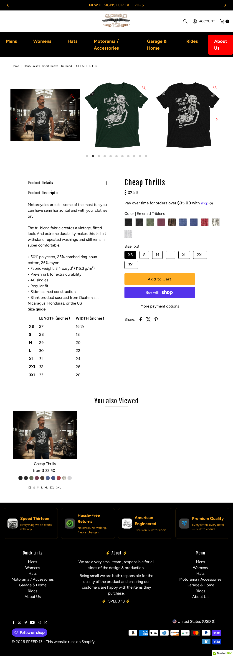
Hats (72, 41)
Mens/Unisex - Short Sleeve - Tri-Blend (47, 66)
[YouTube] (32, 622)
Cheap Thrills (45, 463)
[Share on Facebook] (140, 318)
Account (207, 21)
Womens (42, 41)
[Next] (225, 5)
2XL (200, 254)
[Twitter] (19, 622)
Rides (192, 41)
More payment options (159, 306)
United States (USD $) (196, 621)
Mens (11, 41)
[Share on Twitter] (148, 318)
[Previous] (8, 5)
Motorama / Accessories (106, 44)
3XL (131, 264)
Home (15, 66)
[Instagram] (39, 622)
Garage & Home (157, 44)
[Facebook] (14, 622)
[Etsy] (45, 622)
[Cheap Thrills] (45, 435)
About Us (220, 44)
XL (184, 254)
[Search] (185, 21)
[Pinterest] (26, 622)
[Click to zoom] (72, 96)
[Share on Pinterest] (156, 318)
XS (130, 254)
